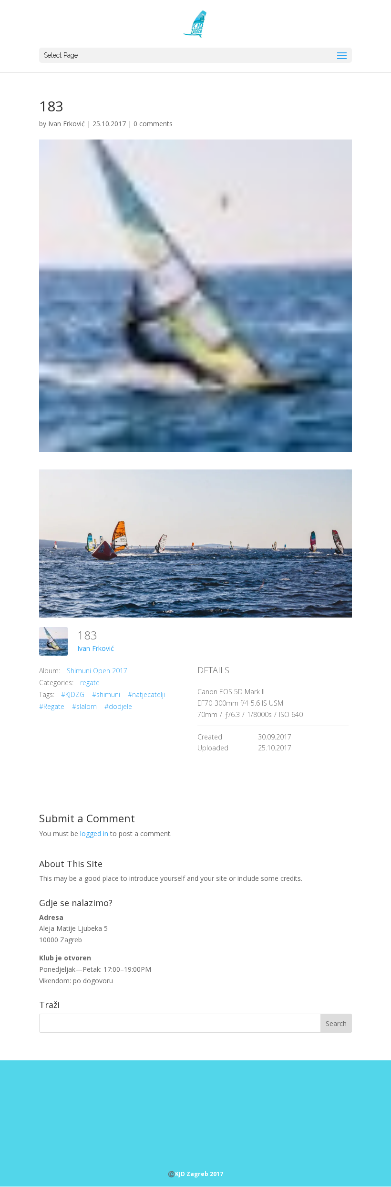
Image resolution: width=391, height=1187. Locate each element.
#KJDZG (72, 694)
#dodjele (118, 706)
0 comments (153, 123)
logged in (94, 833)
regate (90, 682)
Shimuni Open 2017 (97, 670)
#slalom (84, 706)
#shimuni (106, 694)
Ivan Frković (66, 123)
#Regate (51, 706)
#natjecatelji (146, 694)
